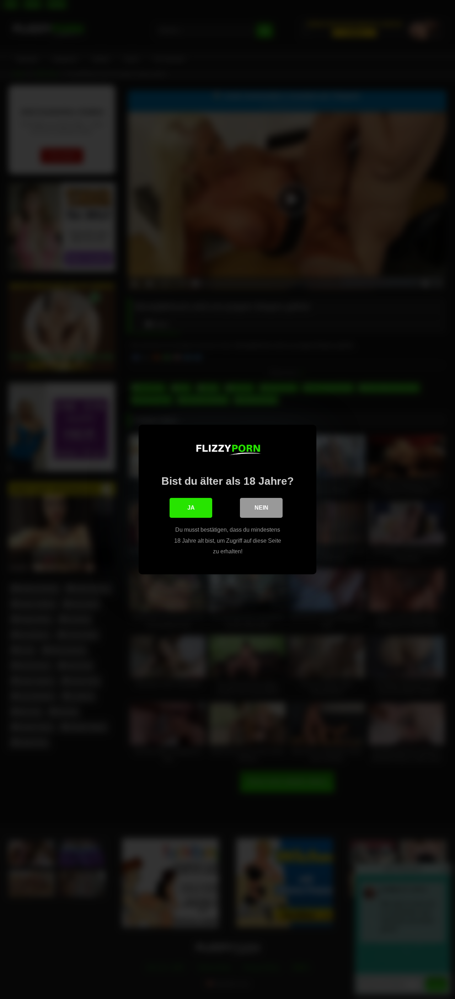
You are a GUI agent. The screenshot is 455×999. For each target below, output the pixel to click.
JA (191, 508)
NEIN (261, 508)
